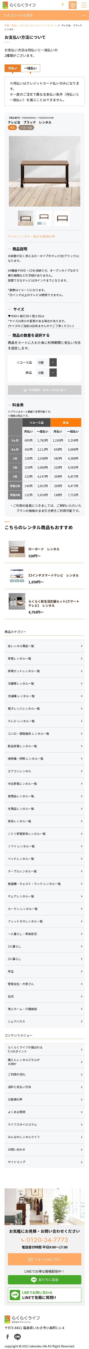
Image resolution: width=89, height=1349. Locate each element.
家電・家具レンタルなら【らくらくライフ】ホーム (31, 25)
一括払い (30, 68)
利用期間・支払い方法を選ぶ (47, 390)
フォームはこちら (47, 1259)
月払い (12, 68)
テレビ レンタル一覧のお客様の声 (31, 236)
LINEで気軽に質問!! (39, 1295)
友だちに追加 (48, 1279)
